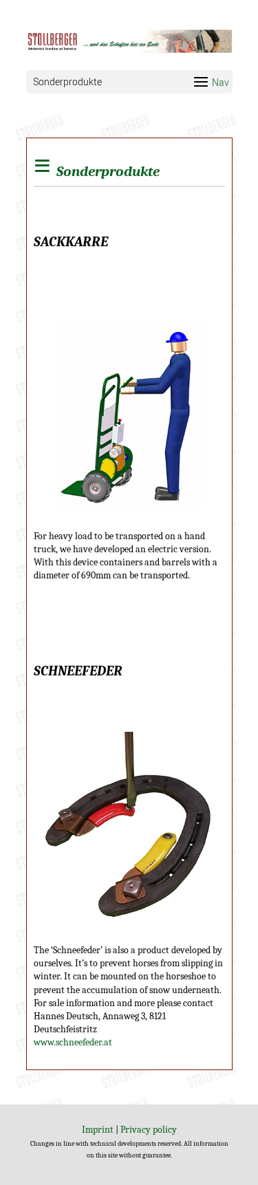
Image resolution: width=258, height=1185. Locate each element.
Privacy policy (148, 1129)
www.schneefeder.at (73, 1042)
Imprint (98, 1129)
